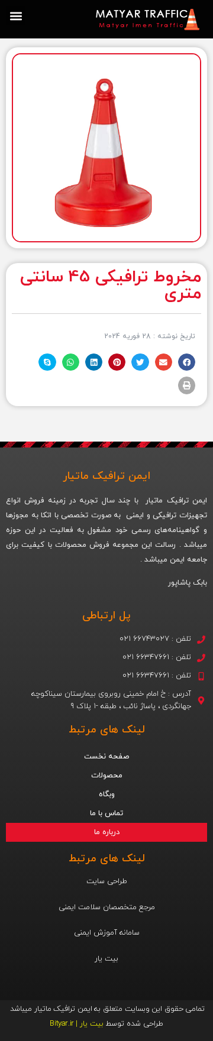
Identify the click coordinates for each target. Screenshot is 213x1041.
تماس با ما (106, 813)
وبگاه (107, 794)
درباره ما (107, 832)
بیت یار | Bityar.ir (76, 1024)
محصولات (106, 775)
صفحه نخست (106, 756)
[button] (15, 15)
